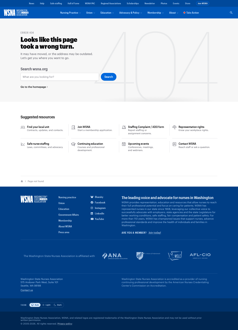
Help (42, 3)
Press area (63, 232)
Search (108, 76)
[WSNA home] (17, 12)
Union (61, 203)
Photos (164, 3)
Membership (65, 220)
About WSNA (65, 226)
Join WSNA (203, 3)
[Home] (22, 181)
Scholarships (133, 3)
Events (176, 3)
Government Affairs (68, 214)
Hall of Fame (73, 3)
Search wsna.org (34, 69)
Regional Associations (111, 3)
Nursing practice (67, 197)
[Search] (231, 13)
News (31, 3)
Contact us (27, 290)
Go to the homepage (33, 86)
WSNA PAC (90, 3)
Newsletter (150, 3)
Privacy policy (64, 323)
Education (63, 208)
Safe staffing (56, 3)
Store (187, 3)
